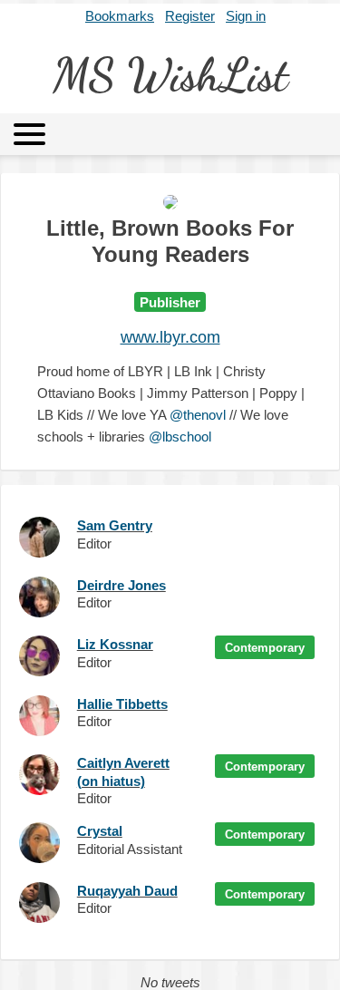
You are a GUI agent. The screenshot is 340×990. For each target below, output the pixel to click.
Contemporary (265, 648)
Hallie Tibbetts (122, 704)
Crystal (99, 831)
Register (190, 16)
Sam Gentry (114, 525)
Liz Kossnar (115, 644)
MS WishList (170, 75)
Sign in (246, 16)
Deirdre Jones (121, 585)
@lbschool (180, 436)
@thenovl (198, 414)
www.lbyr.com (170, 337)
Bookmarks (119, 16)
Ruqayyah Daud (127, 890)
